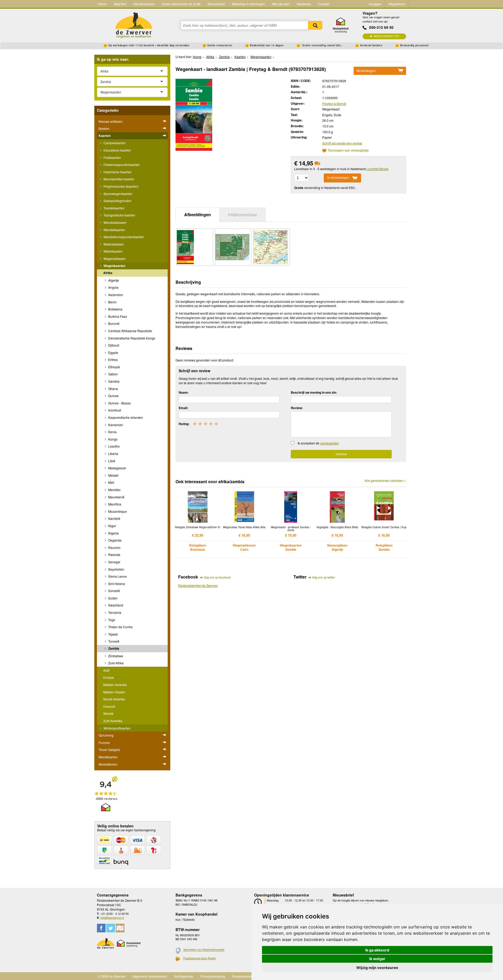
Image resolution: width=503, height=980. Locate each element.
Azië (106, 670)
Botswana (114, 309)
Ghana (112, 388)
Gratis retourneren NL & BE (181, 4)
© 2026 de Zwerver (111, 976)
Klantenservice (144, 4)
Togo (111, 619)
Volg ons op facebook (217, 577)
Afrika (107, 272)
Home (102, 4)
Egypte (112, 352)
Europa (108, 677)
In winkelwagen (338, 178)
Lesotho (113, 446)
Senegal (113, 562)
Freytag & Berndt (334, 103)
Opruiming (106, 735)
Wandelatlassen (115, 222)
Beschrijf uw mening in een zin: (314, 392)
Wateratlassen (113, 244)
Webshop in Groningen (248, 4)
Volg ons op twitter (323, 577)
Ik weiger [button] (377, 958)
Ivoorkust (114, 410)
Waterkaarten (113, 251)
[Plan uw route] (120, 928)
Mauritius (114, 504)
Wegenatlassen (114, 258)
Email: (183, 407)
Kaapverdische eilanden (125, 417)
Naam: (184, 392)
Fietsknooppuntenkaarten (121, 164)
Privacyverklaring (212, 976)
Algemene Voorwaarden (150, 976)
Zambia (113, 648)
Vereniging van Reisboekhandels (204, 950)
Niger (111, 526)
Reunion (114, 547)
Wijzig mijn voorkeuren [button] (377, 967)
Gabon (112, 374)
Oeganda (114, 540)
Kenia (112, 432)
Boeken (104, 128)
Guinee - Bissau (119, 403)
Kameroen (115, 424)
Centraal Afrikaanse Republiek (129, 330)
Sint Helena (116, 583)
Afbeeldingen (197, 214)
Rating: (184, 423)
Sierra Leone (117, 576)
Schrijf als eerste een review (342, 143)
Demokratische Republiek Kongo (131, 338)
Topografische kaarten (119, 215)
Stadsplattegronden (117, 200)
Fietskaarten (112, 157)
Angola (112, 287)
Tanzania (114, 612)
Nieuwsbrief (216, 4)
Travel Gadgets (109, 749)
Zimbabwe (115, 656)
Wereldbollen (108, 764)
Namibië (113, 518)
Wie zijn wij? (280, 4)
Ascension (115, 294)
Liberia (112, 453)
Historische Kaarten (117, 172)
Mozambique (117, 511)
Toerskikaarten (113, 208)
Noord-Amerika (114, 699)
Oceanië (109, 706)
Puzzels (104, 742)
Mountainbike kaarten (118, 179)
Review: (297, 407)
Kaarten (105, 135)
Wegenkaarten (114, 265)
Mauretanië (115, 497)
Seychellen (115, 569)
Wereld (108, 713)
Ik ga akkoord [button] (377, 950)
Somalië (113, 590)
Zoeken (315, 25)
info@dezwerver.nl (112, 917)
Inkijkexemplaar (242, 214)
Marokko (114, 489)
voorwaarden (329, 443)
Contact (323, 4)
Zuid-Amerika (112, 721)
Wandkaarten (108, 757)
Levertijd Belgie (378, 168)
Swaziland (115, 605)
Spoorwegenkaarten (118, 193)
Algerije (113, 280)
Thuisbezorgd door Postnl (199, 958)
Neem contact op (386, 36)
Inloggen (375, 4)
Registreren (397, 4)
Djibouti (113, 345)
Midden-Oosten (114, 692)
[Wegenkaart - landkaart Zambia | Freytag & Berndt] (194, 114)
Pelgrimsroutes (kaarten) (121, 186)
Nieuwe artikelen (111, 121)
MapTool (120, 4)
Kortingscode (183, 976)
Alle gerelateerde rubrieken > (385, 480)
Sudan (112, 598)
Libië (111, 461)
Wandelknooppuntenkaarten (123, 237)
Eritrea (112, 359)
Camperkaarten (114, 143)
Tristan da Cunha (120, 627)
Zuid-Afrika (115, 663)
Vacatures (304, 4)
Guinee (113, 395)
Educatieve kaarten (117, 150)
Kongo (112, 439)
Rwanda (113, 554)
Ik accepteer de (318, 443)
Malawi (112, 475)
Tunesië (113, 641)
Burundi (113, 323)
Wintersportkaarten (116, 728)
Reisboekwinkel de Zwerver (198, 585)
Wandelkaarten (114, 229)
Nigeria (113, 533)
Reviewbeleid (242, 976)
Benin (112, 302)
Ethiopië (113, 367)
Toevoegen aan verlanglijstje (348, 150)
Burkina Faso (117, 316)
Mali (110, 482)
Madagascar (116, 468)
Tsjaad (112, 634)
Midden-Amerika (115, 684)
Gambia (113, 381)
